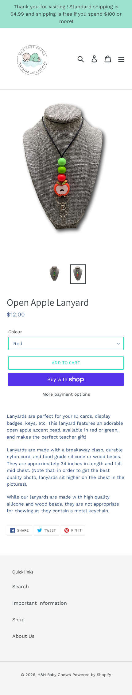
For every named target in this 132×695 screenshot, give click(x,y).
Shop (18, 619)
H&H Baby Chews (54, 674)
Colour (15, 331)
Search (20, 586)
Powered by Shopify (91, 674)
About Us (23, 636)
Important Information (39, 603)
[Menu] (121, 59)
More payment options (66, 394)
